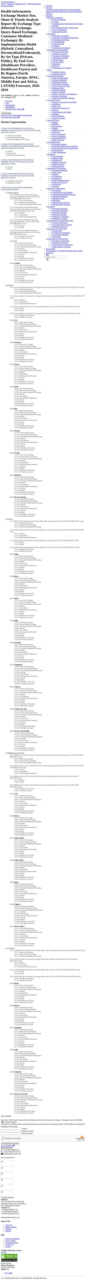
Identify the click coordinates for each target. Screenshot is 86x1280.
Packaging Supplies (59, 215)
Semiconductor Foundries (61, 247)
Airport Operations (59, 20)
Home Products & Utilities (61, 112)
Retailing (55, 114)
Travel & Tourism (58, 118)
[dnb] (3, 1252)
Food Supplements (59, 152)
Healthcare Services (59, 162)
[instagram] (6, 1273)
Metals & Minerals (59, 90)
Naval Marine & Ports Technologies (65, 28)
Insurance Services (59, 74)
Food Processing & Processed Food (65, 148)
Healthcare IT (57, 160)
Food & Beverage (53, 142)
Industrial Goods (58, 199)
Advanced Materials (59, 80)
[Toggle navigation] (15, 2)
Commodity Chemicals (60, 84)
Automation (56, 190)
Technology (56, 184)
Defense (55, 26)
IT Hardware (57, 176)
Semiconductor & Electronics (57, 239)
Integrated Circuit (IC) (60, 243)
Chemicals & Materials (55, 76)
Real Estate (56, 237)
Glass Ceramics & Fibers (61, 86)
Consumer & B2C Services (62, 225)
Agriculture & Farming (60, 36)
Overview (8, 101)
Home (3, 4)
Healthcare (51, 154)
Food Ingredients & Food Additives (65, 146)
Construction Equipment (61, 233)
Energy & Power (53, 120)
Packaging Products (59, 213)
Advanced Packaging (60, 209)
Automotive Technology (61, 56)
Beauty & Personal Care (61, 108)
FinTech (55, 174)
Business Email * (28, 1131)
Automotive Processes (60, 52)
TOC (7, 103)
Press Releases (51, 251)
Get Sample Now (7, 1143)
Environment (57, 126)
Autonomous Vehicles (60, 58)
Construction (57, 231)
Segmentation (10, 105)
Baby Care (56, 106)
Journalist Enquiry (11, 1243)
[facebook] (11, 1273)
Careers (8, 1247)
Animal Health (57, 156)
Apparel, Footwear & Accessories (64, 102)
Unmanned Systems (59, 32)
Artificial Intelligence (59, 170)
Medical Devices (58, 164)
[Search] (47, 259)
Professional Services (60, 227)
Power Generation (59, 136)
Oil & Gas (56, 132)
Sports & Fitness (58, 116)
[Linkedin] (10, 1273)
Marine (55, 128)
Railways (55, 66)
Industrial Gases (58, 88)
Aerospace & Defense (55, 18)
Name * (25, 1129)
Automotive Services (59, 54)
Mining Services (58, 130)
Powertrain (56, 64)
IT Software (56, 178)
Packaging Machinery (60, 211)
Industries (49, 16)
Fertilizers (56, 46)
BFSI (49, 70)
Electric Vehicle (58, 62)
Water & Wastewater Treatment (63, 98)
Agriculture (51, 34)
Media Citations (11, 1227)
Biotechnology (57, 158)
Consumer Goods (53, 100)
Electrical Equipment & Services (64, 194)
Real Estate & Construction (57, 229)
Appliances (56, 104)
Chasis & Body (57, 60)
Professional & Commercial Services (60, 221)
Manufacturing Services (60, 203)
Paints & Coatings (58, 92)
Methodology (10, 107)
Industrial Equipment (59, 196)
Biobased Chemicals (59, 82)
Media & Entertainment (60, 180)
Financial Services (59, 72)
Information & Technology (56, 168)
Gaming (55, 110)
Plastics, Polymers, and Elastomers (64, 94)
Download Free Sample (14, 109)
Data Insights (50, 249)
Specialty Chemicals (59, 96)
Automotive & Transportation (57, 50)
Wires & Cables (58, 140)
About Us (49, 6)
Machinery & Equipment (56, 188)
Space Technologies (59, 30)
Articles (80, 251)
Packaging (51, 207)
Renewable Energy (59, 138)
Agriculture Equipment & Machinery (65, 38)
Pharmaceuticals (58, 166)
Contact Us (50, 253)
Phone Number (27, 1133)
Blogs (75, 251)
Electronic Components (60, 241)
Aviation (55, 22)
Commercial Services (60, 223)
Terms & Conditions (12, 1239)
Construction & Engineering (62, 192)
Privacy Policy (10, 1241)
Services (49, 8)
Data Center (56, 172)
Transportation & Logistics (61, 68)
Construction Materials (60, 235)
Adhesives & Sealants (60, 78)
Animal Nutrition (58, 42)
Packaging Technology (60, 217)
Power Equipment (58, 134)
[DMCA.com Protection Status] (9, 1261)
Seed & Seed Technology (61, 48)
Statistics (69, 251)
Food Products (57, 150)
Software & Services (59, 182)
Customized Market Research (56, 10)
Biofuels (55, 124)
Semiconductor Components (62, 245)
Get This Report (7, 1146)
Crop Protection (58, 44)
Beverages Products (59, 144)
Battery (55, 122)
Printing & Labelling (59, 219)
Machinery (56, 201)
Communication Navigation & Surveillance (67, 24)
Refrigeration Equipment (61, 205)
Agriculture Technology (60, 40)
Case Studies (61, 251)
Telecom (55, 186)
